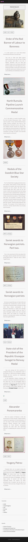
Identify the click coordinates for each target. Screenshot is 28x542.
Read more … (8, 74)
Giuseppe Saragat (13, 388)
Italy (5, 342)
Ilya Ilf (17, 472)
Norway (9, 233)
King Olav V (14, 384)
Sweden (5, 162)
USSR (5, 32)
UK (8, 32)
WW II (12, 32)
